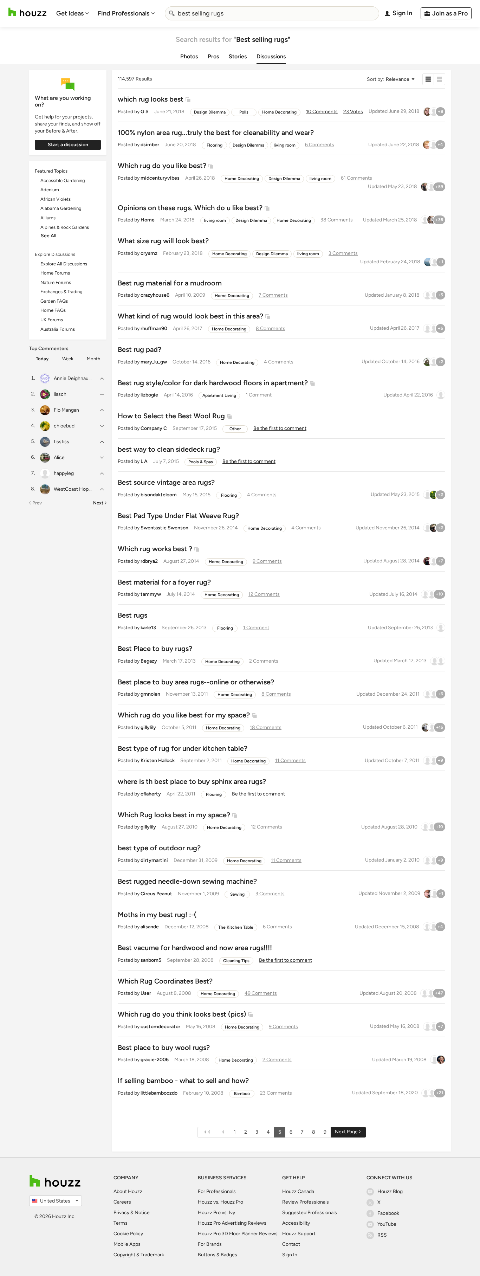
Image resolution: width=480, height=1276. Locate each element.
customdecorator (160, 1027)
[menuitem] (72, 13)
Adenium (49, 189)
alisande (150, 927)
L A (144, 461)
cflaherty (151, 794)
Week (67, 358)
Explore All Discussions (63, 263)
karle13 (148, 628)
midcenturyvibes (160, 178)
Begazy (149, 661)
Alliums (48, 217)
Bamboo (242, 1093)
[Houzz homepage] (27, 12)
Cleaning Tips (236, 960)
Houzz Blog (390, 1191)
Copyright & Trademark (138, 1255)
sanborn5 (151, 960)
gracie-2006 (155, 1060)
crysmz (149, 253)
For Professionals (217, 1191)
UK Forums (51, 319)
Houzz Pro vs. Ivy (216, 1213)
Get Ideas (70, 13)
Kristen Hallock (158, 760)
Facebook (388, 1213)
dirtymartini (154, 860)
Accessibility (296, 1223)
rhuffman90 (154, 328)
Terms (120, 1223)
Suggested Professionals (309, 1213)
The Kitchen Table (235, 927)
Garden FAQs (54, 301)
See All (48, 236)
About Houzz (127, 1191)
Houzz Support (299, 1234)
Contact (291, 1244)
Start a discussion (68, 145)
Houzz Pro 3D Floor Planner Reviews (238, 1234)
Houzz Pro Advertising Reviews (232, 1223)
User (146, 993)
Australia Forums (57, 329)
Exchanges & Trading (61, 291)
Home (148, 220)
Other (235, 428)
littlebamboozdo (159, 1093)
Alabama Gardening (61, 208)
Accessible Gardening (62, 180)
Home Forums (55, 273)
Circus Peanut (156, 894)
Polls (243, 112)
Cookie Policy (128, 1234)
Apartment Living (219, 395)
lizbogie (149, 395)
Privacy (121, 1213)
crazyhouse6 (155, 295)
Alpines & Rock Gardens (64, 227)
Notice (142, 1213)
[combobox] (272, 13)
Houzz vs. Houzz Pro (220, 1202)
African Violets (55, 199)
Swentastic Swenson (164, 528)
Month (93, 358)
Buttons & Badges (217, 1255)
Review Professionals (305, 1202)
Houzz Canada (298, 1191)
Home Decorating (279, 112)
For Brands (210, 1244)
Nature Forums (55, 282)
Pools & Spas (200, 461)
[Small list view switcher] (428, 79)
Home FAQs (53, 310)
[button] (390, 79)
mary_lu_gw (154, 362)
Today (42, 358)
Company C (154, 428)
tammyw (151, 594)
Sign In (289, 1255)
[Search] (172, 13)
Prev (37, 502)
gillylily (148, 727)
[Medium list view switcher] (439, 79)
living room (285, 145)
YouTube (386, 1224)
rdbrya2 (149, 561)
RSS (382, 1235)
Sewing (237, 894)
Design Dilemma (210, 112)
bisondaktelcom (159, 495)
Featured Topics (51, 171)
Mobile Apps (127, 1244)
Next (98, 502)
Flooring (214, 145)
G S (145, 112)
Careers (122, 1202)
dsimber (150, 145)
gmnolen (150, 694)
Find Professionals (123, 13)
